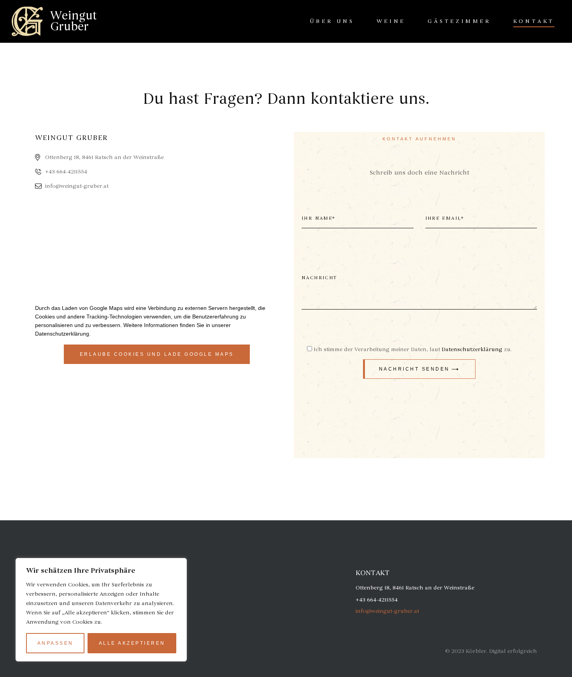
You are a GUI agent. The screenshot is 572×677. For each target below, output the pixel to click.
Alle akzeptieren (132, 643)
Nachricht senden (414, 369)
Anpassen (55, 643)
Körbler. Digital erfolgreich (501, 651)
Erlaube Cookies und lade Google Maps (157, 354)
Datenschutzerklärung (62, 334)
